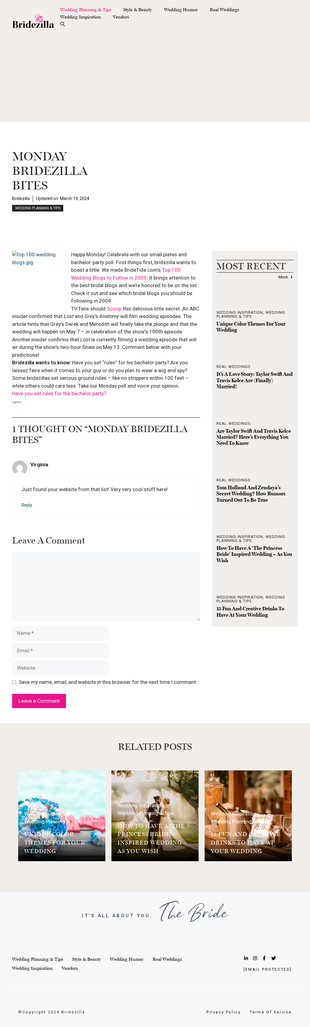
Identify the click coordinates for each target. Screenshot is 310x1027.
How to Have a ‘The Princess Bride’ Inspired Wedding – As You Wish (254, 554)
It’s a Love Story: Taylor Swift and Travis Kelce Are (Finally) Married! (254, 380)
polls (16, 402)
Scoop (115, 309)
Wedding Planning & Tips (85, 9)
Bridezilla (21, 198)
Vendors (121, 16)
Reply (26, 505)
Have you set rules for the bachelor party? (59, 393)
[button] (62, 24)
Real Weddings (224, 9)
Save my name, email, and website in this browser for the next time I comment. (108, 682)
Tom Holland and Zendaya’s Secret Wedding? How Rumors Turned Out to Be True (250, 493)
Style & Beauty (137, 9)
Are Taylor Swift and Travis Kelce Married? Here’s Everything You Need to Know (253, 437)
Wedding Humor (181, 9)
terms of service (271, 1012)
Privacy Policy (223, 1012)
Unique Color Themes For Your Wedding (54, 842)
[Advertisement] (155, 79)
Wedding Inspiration (80, 16)
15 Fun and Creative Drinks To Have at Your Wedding (250, 611)
